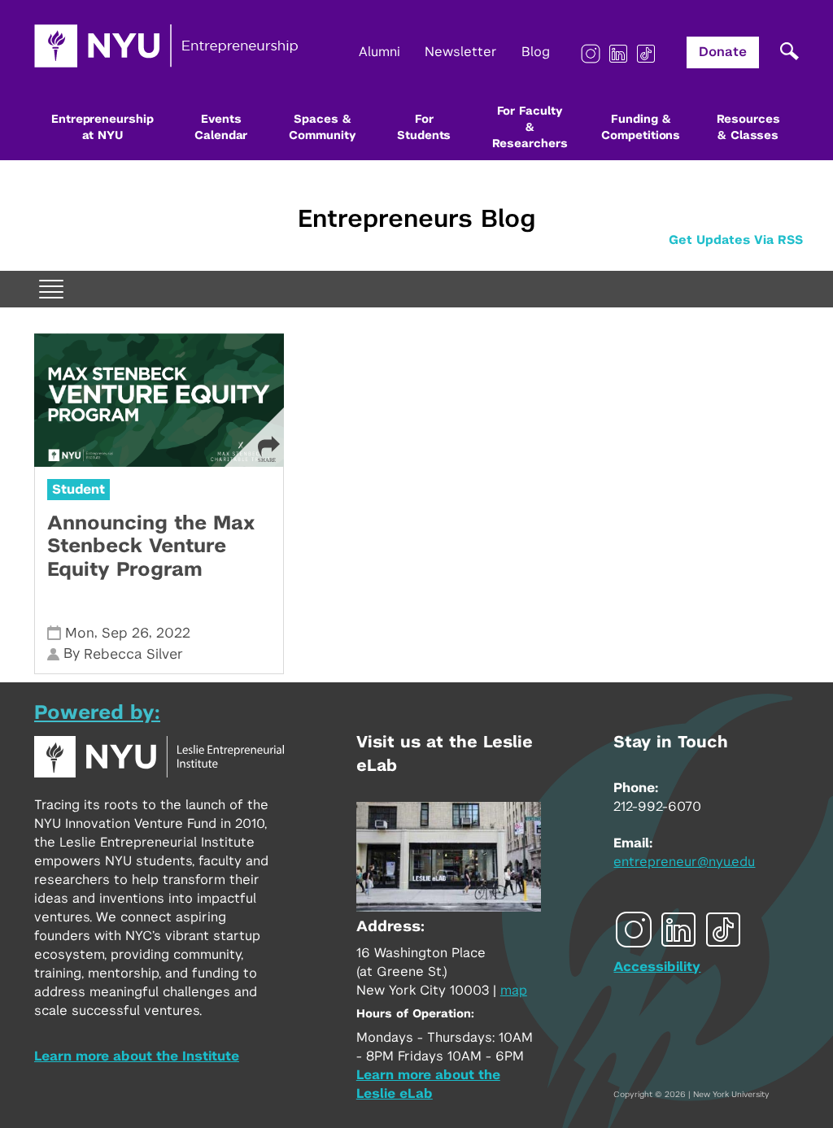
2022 (173, 633)
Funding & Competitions (640, 128)
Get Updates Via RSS (736, 240)
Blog (535, 52)
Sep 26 (125, 633)
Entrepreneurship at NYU (102, 128)
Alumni (379, 52)
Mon (79, 633)
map (513, 990)
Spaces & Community (322, 128)
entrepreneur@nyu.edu (684, 862)
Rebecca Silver (133, 654)
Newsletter (461, 52)
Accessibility (656, 966)
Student (78, 489)
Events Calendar (220, 128)
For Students (424, 128)
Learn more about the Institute (136, 1056)
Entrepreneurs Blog (416, 219)
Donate (723, 52)
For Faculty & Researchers (530, 128)
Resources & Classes (748, 128)
